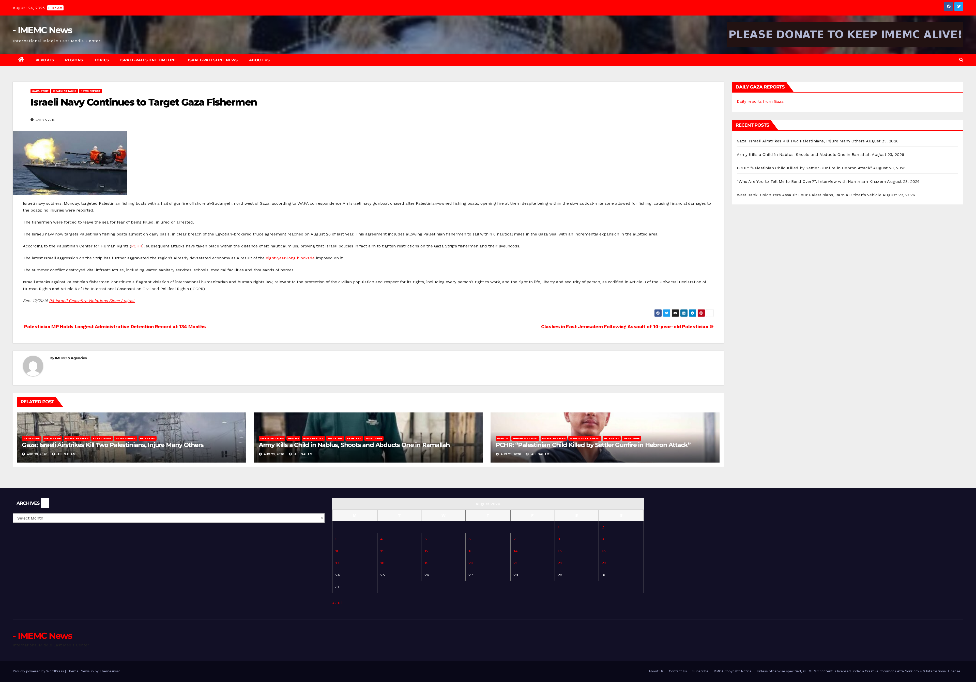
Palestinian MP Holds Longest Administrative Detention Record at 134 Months (114, 327)
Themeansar (110, 671)
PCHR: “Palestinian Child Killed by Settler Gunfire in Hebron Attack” (593, 445)
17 (337, 562)
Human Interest (525, 438)
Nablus (293, 438)
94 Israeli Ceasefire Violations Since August (92, 300)
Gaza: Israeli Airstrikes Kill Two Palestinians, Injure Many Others (113, 445)
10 (337, 550)
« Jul (337, 602)
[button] (961, 59)
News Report (91, 91)
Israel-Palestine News (213, 60)
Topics (101, 60)
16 (604, 550)
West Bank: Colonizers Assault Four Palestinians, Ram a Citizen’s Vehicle (809, 194)
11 (382, 550)
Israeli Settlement (585, 438)
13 (470, 550)
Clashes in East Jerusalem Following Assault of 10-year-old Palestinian (625, 327)
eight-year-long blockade (290, 258)
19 (426, 562)
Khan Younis (102, 438)
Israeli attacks (64, 91)
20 (470, 562)
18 (382, 562)
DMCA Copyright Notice (733, 671)
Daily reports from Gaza (760, 101)
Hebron (503, 438)
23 (604, 562)
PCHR (136, 246)
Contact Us (678, 671)
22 (560, 562)
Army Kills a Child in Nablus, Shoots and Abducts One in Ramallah (354, 445)
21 (515, 562)
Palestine (147, 438)
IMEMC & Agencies (71, 358)
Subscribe (700, 671)
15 (560, 550)
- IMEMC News (42, 30)
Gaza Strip (40, 91)
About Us (259, 60)
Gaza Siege (31, 438)
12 (426, 550)
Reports (45, 60)
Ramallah (354, 438)
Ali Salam (66, 454)
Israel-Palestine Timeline (148, 60)
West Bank (374, 438)
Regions (74, 60)
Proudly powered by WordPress (39, 671)
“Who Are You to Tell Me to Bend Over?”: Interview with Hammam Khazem (811, 181)
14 (515, 550)
